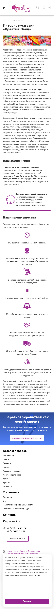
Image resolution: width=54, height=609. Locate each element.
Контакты (9, 514)
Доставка (7, 497)
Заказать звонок (17, 539)
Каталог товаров (15, 451)
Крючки (6, 482)
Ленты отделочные (12, 475)
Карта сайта (11, 521)
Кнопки (6, 467)
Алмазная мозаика (11, 471)
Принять (27, 601)
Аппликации (8, 455)
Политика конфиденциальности (18, 505)
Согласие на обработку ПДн (16, 508)
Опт (4, 501)
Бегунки (7, 463)
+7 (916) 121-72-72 (16, 531)
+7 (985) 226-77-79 (16, 528)
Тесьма (6, 479)
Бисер (6, 459)
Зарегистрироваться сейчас (27, 438)
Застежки (7, 486)
